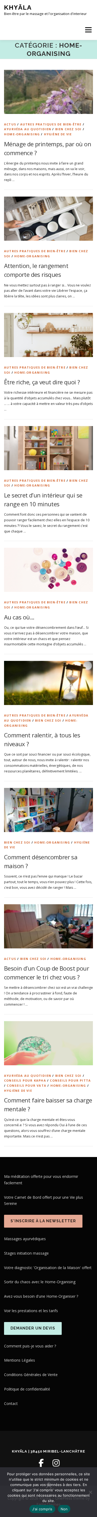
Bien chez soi (68, 129)
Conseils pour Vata (26, 1085)
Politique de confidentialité (27, 1389)
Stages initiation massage (26, 1253)
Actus (10, 124)
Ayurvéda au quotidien (27, 129)
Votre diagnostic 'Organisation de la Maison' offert (48, 1267)
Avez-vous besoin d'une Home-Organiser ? (41, 1296)
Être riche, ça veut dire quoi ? (42, 382)
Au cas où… (19, 617)
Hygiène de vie (58, 134)
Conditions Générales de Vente (31, 1374)
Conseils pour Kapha (25, 1080)
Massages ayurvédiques (25, 1238)
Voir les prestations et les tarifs (31, 1310)
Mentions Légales (19, 1360)
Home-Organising (22, 134)
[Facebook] (41, 1463)
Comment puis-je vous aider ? (30, 1346)
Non (64, 1509)
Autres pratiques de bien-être (51, 124)
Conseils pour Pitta (70, 1080)
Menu (88, 30)
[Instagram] (56, 1463)
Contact (11, 1403)
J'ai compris (42, 1509)
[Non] (90, 1492)
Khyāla (18, 7)
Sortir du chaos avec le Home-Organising (39, 1281)
